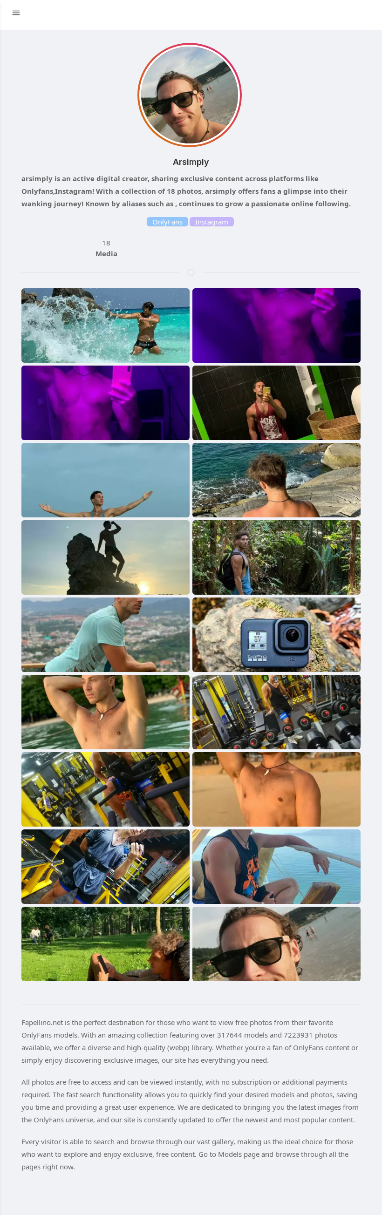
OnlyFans (167, 221)
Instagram (211, 221)
